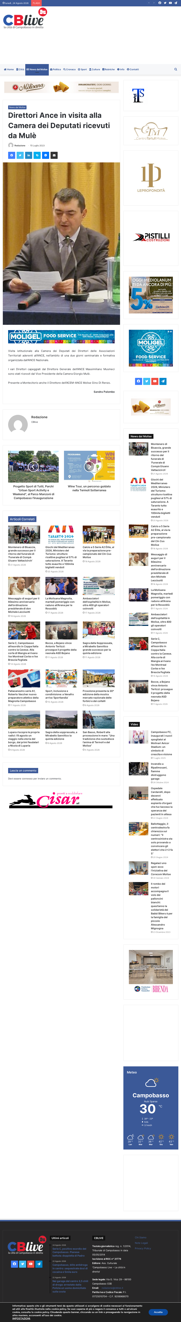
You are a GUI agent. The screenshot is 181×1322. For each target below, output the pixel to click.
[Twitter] (20, 155)
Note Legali (141, 1243)
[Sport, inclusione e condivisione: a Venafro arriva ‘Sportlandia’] (61, 678)
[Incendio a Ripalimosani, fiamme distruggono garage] (138, 768)
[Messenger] (45, 155)
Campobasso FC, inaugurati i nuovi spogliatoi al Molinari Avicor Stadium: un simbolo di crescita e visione (161, 743)
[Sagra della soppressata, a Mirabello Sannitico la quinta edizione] (61, 720)
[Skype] (37, 155)
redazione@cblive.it (112, 1287)
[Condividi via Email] (54, 155)
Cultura (95, 69)
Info (121, 69)
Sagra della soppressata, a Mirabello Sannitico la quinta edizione (61, 735)
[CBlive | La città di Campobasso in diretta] (25, 18)
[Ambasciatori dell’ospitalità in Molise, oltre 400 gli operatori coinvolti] (99, 586)
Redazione (19, 145)
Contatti (134, 69)
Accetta (158, 1312)
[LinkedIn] (28, 155)
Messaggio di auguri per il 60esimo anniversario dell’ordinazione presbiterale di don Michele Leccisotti (23, 605)
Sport (83, 69)
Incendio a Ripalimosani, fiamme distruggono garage (159, 771)
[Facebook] (11, 155)
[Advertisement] (122, 34)
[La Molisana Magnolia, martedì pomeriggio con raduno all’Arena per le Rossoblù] (61, 586)
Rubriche (109, 69)
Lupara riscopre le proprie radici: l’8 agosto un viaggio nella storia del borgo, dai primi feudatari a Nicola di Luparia (24, 739)
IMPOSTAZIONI (21, 1318)
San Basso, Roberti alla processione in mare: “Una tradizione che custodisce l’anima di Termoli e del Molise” (99, 739)
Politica (56, 69)
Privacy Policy (143, 1248)
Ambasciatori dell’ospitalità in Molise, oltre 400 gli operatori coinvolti (161, 622)
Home (10, 69)
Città (21, 69)
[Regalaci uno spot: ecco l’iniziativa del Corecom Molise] (138, 868)
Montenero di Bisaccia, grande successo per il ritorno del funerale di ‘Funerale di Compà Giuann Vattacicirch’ (100, 3)
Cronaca (70, 69)
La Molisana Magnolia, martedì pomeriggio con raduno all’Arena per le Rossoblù (162, 597)
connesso (27, 778)
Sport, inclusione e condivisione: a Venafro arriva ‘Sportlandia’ (59, 694)
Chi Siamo (140, 1237)
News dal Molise (38, 69)
